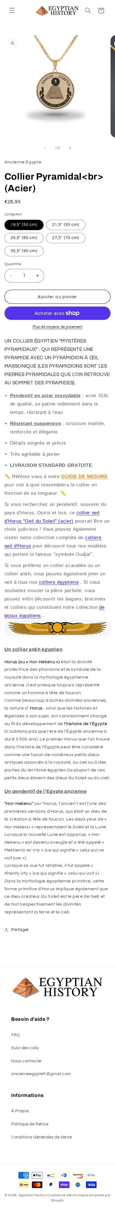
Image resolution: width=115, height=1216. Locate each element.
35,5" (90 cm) (24, 251)
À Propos (20, 1111)
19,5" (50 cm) (24, 225)
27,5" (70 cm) (65, 238)
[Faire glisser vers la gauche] (45, 148)
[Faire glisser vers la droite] (70, 148)
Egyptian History (33, 1195)
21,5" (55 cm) (65, 225)
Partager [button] (20, 930)
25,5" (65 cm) (24, 238)
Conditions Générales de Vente (41, 1137)
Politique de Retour (30, 1124)
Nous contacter (26, 1061)
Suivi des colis (25, 1048)
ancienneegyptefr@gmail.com (41, 1074)
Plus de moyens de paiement (58, 327)
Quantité (12, 264)
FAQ (15, 1035)
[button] (11, 10)
